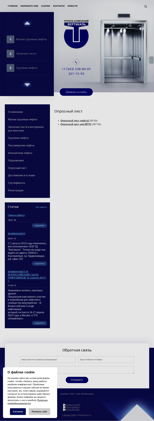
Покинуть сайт (39, 411)
